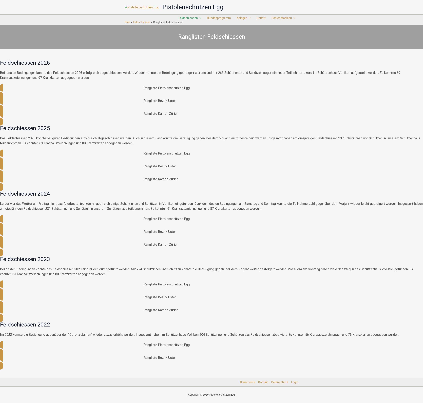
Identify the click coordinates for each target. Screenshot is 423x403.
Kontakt (263, 382)
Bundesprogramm (219, 18)
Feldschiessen (188, 18)
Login (294, 382)
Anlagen (242, 18)
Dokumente (247, 382)
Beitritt (261, 18)
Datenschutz (279, 382)
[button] (199, 17)
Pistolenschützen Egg (193, 7)
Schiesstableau (281, 18)
